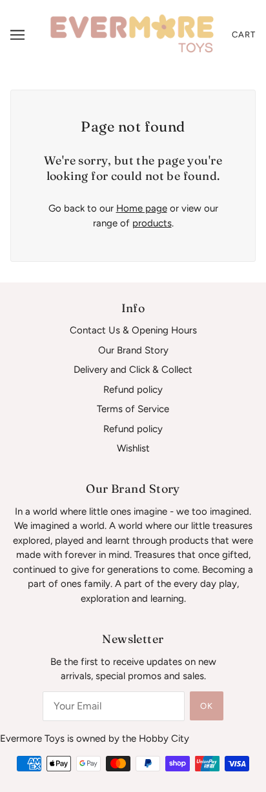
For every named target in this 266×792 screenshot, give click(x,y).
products (152, 223)
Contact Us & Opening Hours (133, 330)
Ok (206, 706)
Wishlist (133, 448)
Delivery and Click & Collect (133, 369)
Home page (141, 208)
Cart (244, 34)
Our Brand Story (133, 350)
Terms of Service (133, 409)
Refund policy (133, 389)
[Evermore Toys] (133, 33)
